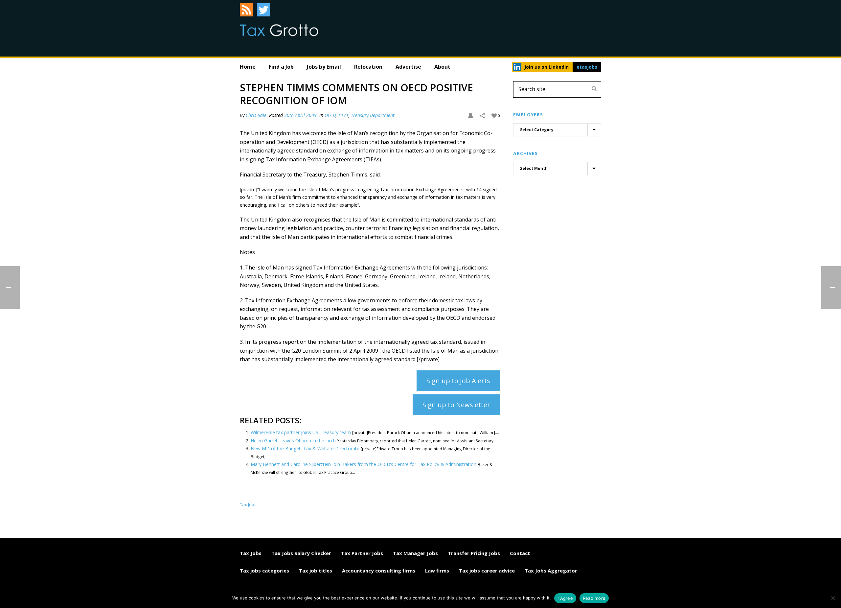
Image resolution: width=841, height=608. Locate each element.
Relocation (368, 66)
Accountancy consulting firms (378, 570)
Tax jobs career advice (487, 570)
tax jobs (248, 505)
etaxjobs (587, 67)
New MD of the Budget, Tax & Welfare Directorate (305, 448)
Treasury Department (373, 115)
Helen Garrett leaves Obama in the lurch (293, 440)
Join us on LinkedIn (546, 67)
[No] (833, 598)
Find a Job (281, 66)
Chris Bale (256, 115)
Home (248, 66)
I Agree (565, 598)
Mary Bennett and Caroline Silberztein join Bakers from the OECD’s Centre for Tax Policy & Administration (363, 464)
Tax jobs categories (264, 570)
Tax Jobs (250, 553)
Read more (594, 598)
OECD (330, 115)
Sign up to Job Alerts (458, 380)
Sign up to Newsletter (456, 404)
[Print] (470, 115)
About (442, 66)
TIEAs (343, 115)
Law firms (437, 570)
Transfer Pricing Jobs (474, 553)
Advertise (408, 66)
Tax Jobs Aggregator (551, 570)
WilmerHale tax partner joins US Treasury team (301, 432)
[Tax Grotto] (279, 30)
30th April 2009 (300, 115)
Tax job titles (315, 570)
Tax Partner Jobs (362, 553)
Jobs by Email (324, 66)
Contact (520, 553)
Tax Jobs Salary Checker (301, 553)
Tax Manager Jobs (415, 553)
